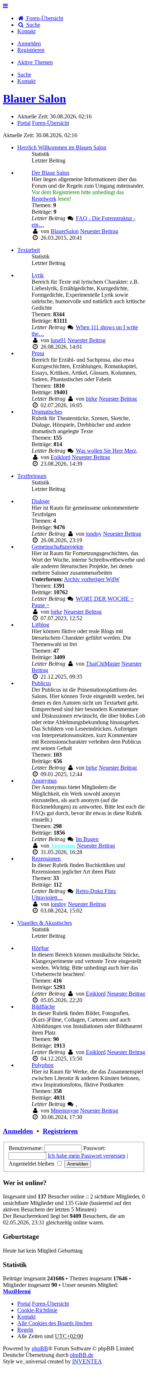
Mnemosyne (65, 1110)
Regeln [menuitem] (25, 1330)
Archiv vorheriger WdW (92, 579)
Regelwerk (44, 199)
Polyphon (43, 1065)
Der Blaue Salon (50, 173)
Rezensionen (46, 859)
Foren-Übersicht (50, 1304)
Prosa (38, 353)
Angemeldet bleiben (32, 1164)
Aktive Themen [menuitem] (35, 62)
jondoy (94, 534)
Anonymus (44, 781)
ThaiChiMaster (103, 664)
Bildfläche (43, 1007)
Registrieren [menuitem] (31, 50)
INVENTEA (87, 1361)
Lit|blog (40, 625)
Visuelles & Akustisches (44, 923)
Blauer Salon (34, 98)
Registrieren (60, 1131)
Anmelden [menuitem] (29, 43)
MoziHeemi (17, 1291)
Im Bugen (87, 839)
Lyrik (38, 275)
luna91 (58, 340)
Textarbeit (28, 250)
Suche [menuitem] (32, 25)
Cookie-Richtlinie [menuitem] (37, 1310)
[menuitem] (26, 31)
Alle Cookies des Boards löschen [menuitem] (54, 1323)
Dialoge (41, 501)
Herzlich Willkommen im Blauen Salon (61, 147)
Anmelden (18, 1131)
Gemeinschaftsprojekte (57, 547)
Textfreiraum (31, 476)
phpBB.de (81, 1355)
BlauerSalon (65, 231)
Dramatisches (47, 412)
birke (91, 399)
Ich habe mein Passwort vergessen (86, 1156)
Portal (24, 123)
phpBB (40, 1348)
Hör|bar (40, 948)
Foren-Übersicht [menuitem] (44, 18)
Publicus (41, 683)
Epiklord (60, 457)
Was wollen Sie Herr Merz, (107, 451)
